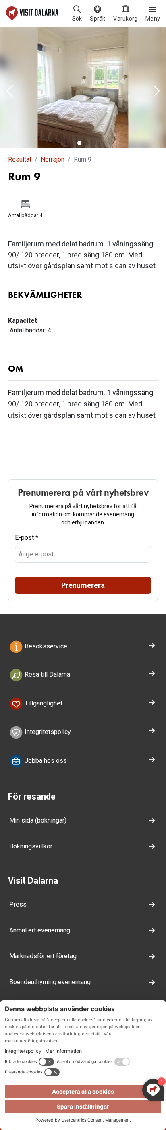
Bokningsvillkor (30, 846)
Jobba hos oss (45, 760)
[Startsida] (32, 13)
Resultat (19, 159)
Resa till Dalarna (46, 675)
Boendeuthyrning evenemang (50, 982)
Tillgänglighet (42, 703)
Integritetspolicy (47, 732)
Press (18, 904)
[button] (9, 91)
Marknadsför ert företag (43, 956)
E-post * (26, 537)
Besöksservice (45, 646)
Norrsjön (52, 159)
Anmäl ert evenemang (39, 930)
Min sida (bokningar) (37, 820)
